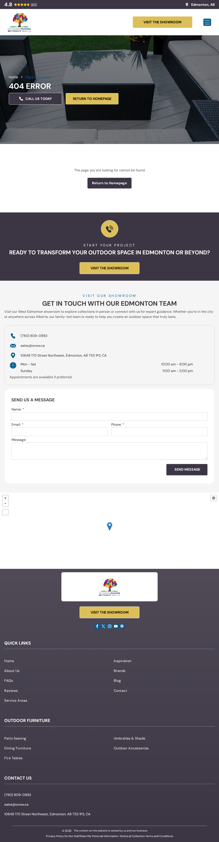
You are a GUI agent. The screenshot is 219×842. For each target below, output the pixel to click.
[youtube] (115, 626)
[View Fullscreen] (5, 512)
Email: (16, 424)
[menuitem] (54, 661)
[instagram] (109, 626)
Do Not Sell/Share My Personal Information (91, 836)
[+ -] (109, 531)
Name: (16, 409)
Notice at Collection (132, 836)
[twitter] (103, 626)
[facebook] (97, 626)
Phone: (116, 424)
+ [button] (5, 498)
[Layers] (213, 498)
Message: (19, 439)
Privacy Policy (55, 836)
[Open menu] (207, 22)
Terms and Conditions (159, 836)
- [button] (5, 503)
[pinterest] (122, 626)
